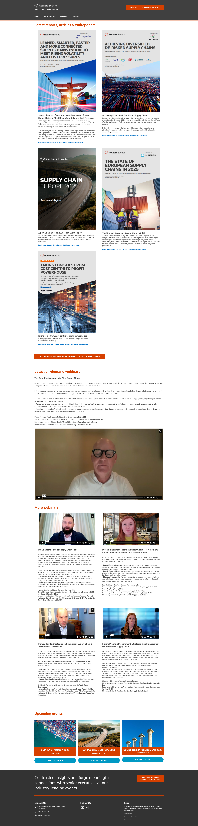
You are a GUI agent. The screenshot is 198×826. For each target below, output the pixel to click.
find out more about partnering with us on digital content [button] (70, 356)
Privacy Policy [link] (128, 820)
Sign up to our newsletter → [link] (145, 8)
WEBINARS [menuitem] (64, 16)
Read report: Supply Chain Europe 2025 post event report (59, 245)
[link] (46, 5)
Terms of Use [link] (128, 813)
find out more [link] (142, 760)
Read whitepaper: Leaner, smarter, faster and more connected (60, 142)
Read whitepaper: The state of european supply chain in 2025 (124, 249)
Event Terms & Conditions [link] (131, 817)
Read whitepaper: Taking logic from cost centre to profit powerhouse (63, 344)
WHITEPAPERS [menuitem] (49, 16)
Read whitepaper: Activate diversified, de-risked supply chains (124, 135)
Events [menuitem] (76, 16)
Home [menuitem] (36, 16)
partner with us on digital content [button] (150, 779)
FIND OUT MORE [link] (55, 760)
